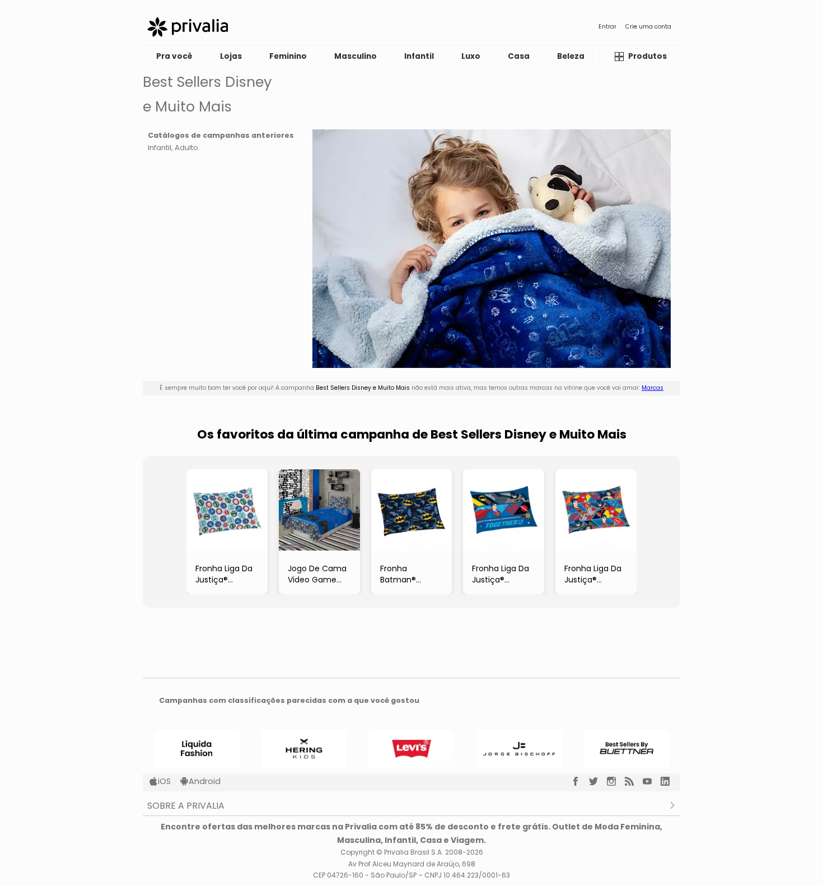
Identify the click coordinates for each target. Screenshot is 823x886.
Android (205, 781)
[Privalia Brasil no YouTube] (652, 781)
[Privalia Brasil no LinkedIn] (670, 781)
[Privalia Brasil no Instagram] (616, 781)
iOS (164, 781)
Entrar (607, 26)
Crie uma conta (648, 26)
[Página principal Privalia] (187, 26)
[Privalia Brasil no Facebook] (580, 781)
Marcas (652, 388)
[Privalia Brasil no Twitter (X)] (598, 781)
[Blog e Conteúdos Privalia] (634, 781)
